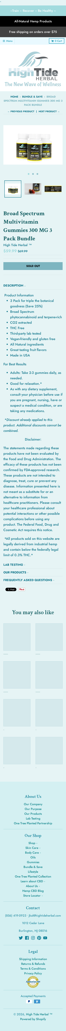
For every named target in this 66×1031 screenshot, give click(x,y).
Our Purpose (33, 809)
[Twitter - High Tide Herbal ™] (21, 938)
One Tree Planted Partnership (33, 823)
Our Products (14, 572)
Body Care (32, 852)
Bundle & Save (32, 97)
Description (13, 285)
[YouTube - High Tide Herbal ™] (45, 938)
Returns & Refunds (33, 964)
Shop (31, 843)
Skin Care (31, 848)
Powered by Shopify (33, 1019)
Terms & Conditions (33, 968)
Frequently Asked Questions (27, 580)
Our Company (33, 804)
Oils (33, 857)
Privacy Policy (33, 973)
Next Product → (49, 111)
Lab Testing (13, 564)
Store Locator (32, 895)
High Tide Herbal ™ (17, 245)
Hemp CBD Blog (33, 891)
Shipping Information (33, 959)
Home (14, 97)
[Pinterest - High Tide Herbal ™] (39, 938)
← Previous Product (20, 111)
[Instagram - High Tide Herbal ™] (33, 938)
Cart (58, 41)
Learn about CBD (32, 881)
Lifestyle (33, 871)
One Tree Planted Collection (33, 876)
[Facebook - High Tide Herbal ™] (27, 938)
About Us (32, 886)
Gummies (33, 862)
